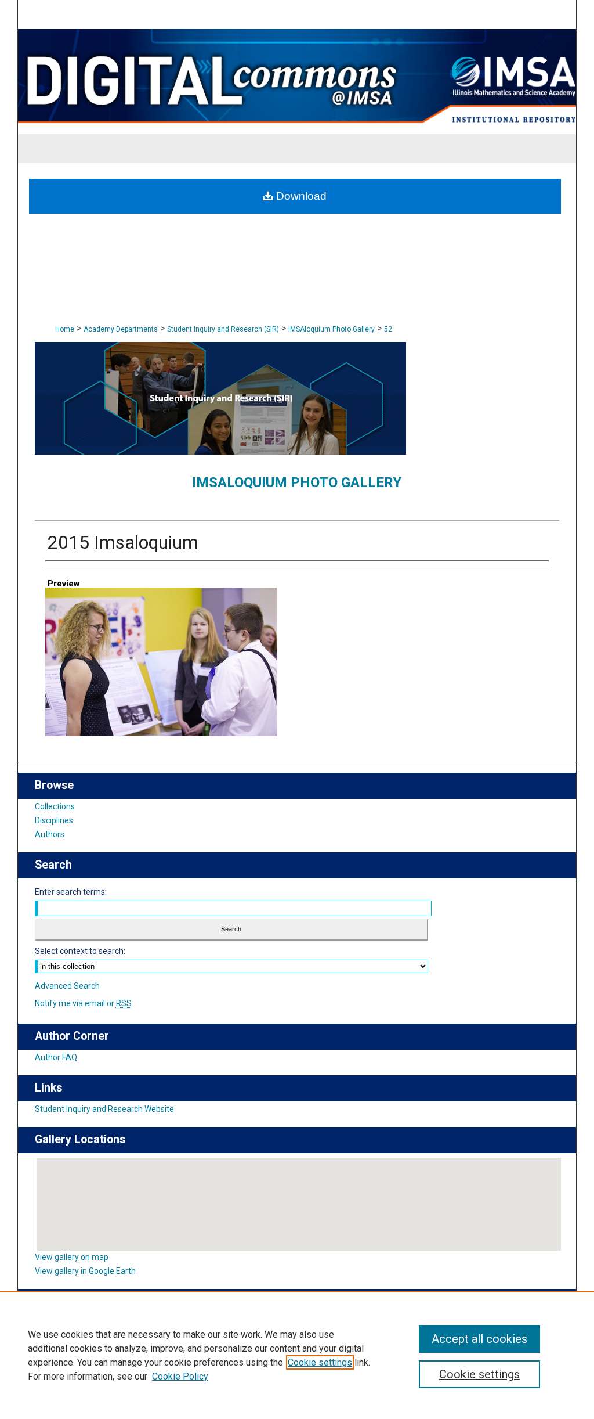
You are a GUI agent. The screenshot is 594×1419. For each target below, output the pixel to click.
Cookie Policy (180, 1376)
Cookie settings (320, 1362)
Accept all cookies (479, 1339)
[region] (297, 1355)
